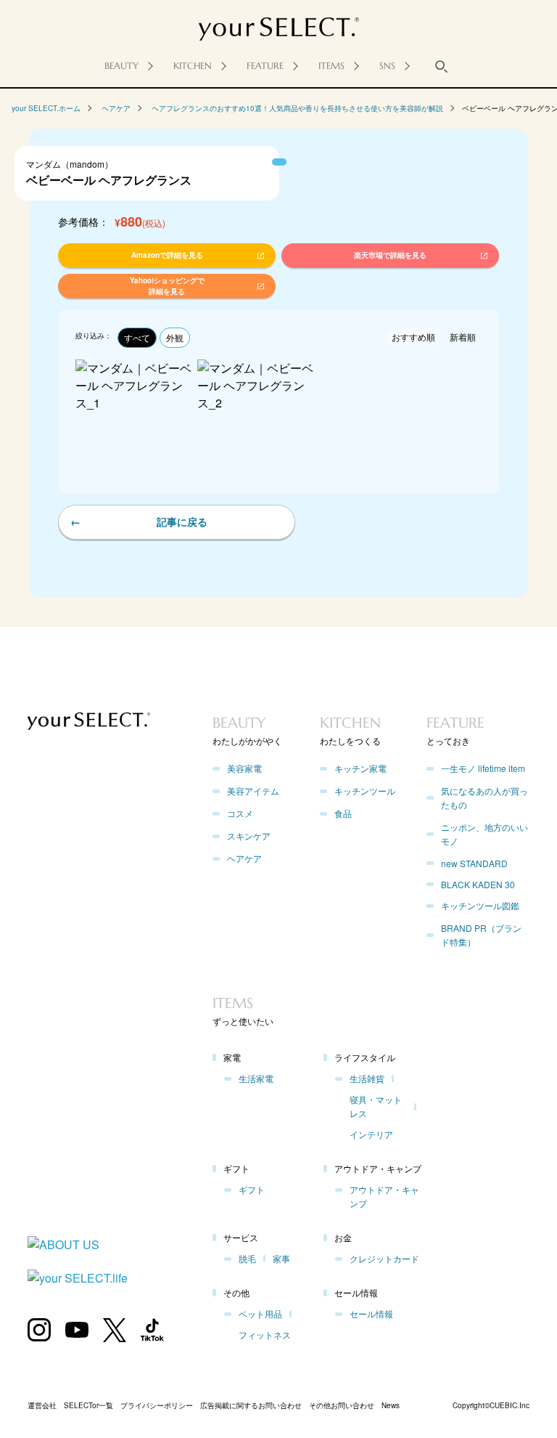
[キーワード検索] (441, 66)
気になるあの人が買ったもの (484, 797)
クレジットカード (384, 1258)
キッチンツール (364, 790)
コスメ (240, 813)
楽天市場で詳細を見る (412, 1381)
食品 (343, 813)
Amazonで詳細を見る (145, 1381)
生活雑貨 (367, 1078)
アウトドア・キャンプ (384, 1196)
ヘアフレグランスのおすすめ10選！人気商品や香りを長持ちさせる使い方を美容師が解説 (297, 108)
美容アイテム (253, 790)
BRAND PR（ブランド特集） (481, 935)
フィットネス (265, 1334)
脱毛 (247, 1258)
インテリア (371, 1134)
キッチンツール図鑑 (480, 905)
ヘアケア (116, 108)
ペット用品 (260, 1313)
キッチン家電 (360, 768)
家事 (281, 1258)
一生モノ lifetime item (483, 768)
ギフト (252, 1189)
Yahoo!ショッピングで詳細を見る (145, 1410)
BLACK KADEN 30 (478, 884)
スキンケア (249, 835)
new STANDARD (474, 863)
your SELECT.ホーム (46, 108)
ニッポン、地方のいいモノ (484, 834)
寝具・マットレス (376, 1106)
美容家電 (244, 768)
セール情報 (371, 1313)
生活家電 (256, 1078)
